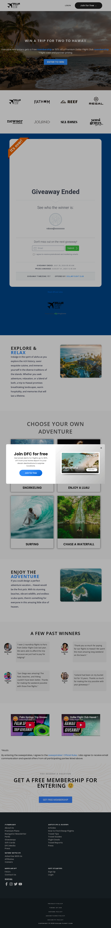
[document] (55, 464)
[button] (101, 448)
